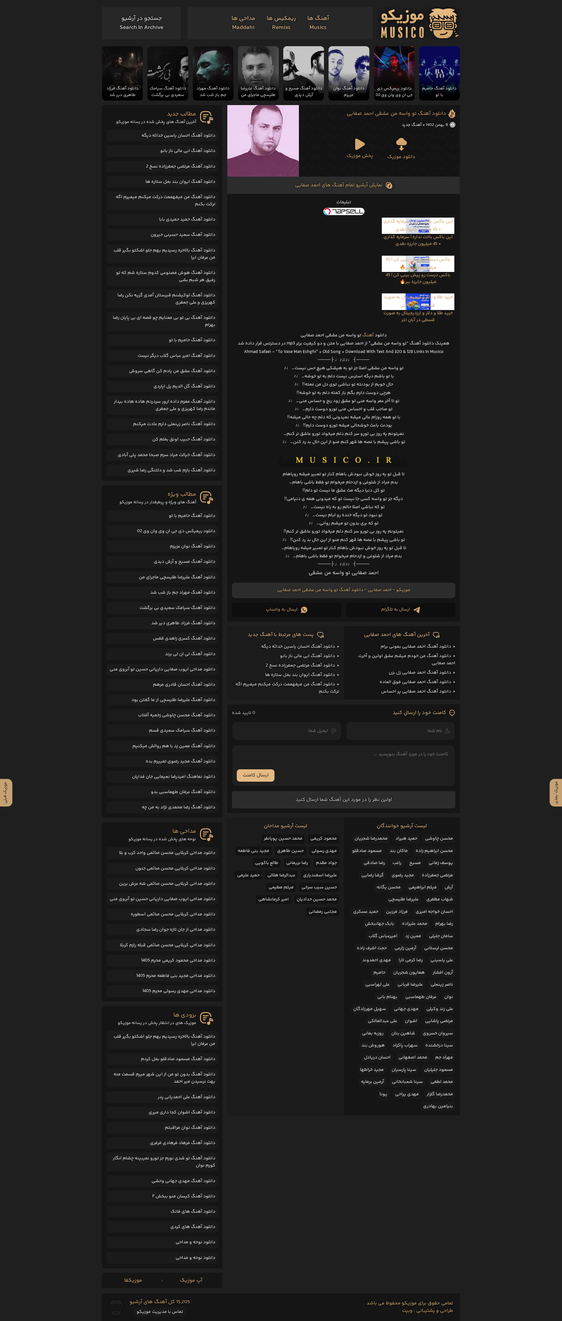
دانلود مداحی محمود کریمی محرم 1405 (178, 960)
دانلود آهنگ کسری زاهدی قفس (184, 638)
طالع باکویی (266, 863)
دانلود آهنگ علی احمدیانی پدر (186, 1097)
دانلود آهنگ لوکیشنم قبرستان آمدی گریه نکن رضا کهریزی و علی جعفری (166, 299)
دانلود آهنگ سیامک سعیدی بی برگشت (177, 608)
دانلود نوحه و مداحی (195, 1242)
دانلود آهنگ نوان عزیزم (192, 546)
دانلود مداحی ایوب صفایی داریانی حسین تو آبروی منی (162, 669)
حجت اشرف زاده (372, 948)
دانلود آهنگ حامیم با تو (192, 340)
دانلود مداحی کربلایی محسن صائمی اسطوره (173, 914)
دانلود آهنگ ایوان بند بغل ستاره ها (300, 675)
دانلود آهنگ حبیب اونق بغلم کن (183, 439)
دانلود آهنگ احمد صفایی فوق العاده (415, 682)
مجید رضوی (403, 875)
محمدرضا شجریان (371, 838)
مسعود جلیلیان (438, 1069)
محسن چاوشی (439, 838)
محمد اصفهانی (412, 1057)
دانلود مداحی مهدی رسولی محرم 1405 (178, 991)
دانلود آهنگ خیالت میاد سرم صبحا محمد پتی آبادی (166, 455)
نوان (448, 997)
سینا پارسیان (404, 1069)
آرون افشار (443, 972)
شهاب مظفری (439, 899)
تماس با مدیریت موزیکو (160, 1311)
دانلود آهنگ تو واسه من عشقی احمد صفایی (396, 114)
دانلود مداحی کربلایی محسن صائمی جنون (175, 868)
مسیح (415, 863)
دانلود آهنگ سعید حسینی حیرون (183, 234)
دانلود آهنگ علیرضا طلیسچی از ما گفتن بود (173, 700)
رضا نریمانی (297, 863)
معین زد (413, 936)
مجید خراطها (372, 1069)
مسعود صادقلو (367, 851)
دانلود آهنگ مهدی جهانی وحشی (183, 1181)
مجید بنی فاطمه (253, 851)
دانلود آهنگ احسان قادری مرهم (184, 684)
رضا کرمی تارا (411, 960)
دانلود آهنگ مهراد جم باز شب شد (182, 592)
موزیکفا (133, 1280)
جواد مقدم (326, 863)
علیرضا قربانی (410, 984)
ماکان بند (399, 851)
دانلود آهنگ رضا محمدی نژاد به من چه (178, 807)
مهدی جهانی (406, 1009)
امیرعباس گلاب (382, 936)
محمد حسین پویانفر (283, 838)
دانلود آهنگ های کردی (192, 1227)
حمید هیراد (406, 838)
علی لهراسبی (377, 984)
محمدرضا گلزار (440, 1094)
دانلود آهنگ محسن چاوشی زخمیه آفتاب (176, 715)
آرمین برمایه (372, 1081)
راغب (397, 863)
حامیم (379, 972)
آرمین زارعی (405, 948)
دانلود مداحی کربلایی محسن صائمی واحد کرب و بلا (167, 852)
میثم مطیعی (281, 887)
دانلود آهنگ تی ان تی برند (190, 654)
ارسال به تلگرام (395, 609)
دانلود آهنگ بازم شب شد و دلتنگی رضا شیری (171, 470)
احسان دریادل (377, 1057)
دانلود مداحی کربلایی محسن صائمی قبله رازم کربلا (167, 945)
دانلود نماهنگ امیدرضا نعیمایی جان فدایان (173, 776)
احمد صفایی (380, 590)
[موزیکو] (420, 23)
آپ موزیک (191, 1280)
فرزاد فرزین (397, 911)
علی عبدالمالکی (382, 1021)
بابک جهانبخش (379, 923)
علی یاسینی (442, 960)
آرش (449, 887)
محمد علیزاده (414, 923)
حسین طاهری (290, 851)
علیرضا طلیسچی (403, 899)
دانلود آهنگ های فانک (192, 1211)
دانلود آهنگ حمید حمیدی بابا (187, 219)
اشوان (411, 1021)
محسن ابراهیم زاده (434, 851)
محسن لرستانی (438, 948)
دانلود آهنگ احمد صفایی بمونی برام (416, 646)
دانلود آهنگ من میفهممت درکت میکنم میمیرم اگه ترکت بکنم (165, 201)
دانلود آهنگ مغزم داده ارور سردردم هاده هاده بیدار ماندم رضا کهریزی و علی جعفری (164, 405)
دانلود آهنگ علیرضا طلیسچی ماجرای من (177, 577)
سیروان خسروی (438, 1033)
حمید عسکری (365, 911)
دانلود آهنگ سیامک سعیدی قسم (182, 730)
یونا (383, 1094)
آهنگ (368, 335)
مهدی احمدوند (376, 960)
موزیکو (403, 590)
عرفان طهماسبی (420, 997)
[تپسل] (343, 211)
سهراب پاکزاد (405, 1045)
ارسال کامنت (256, 775)
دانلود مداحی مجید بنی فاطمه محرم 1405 (175, 975)
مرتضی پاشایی (439, 1021)
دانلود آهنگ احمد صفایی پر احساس (416, 691)
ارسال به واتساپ (282, 609)
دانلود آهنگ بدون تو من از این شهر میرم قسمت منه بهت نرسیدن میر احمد (164, 1078)
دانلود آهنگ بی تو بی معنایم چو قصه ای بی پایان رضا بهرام (164, 321)
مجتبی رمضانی (323, 911)
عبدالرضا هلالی (281, 875)
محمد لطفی (442, 1081)
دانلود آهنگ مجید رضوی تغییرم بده (180, 761)
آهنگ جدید (411, 125)
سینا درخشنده (439, 1045)
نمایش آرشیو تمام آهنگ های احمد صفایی (338, 185)
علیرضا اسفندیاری (320, 875)
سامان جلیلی (441, 936)
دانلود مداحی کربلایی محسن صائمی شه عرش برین (167, 883)
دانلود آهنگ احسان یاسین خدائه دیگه (298, 646)
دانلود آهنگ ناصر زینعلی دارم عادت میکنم (174, 424)
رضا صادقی (374, 863)
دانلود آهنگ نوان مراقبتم (190, 1127)
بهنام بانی (387, 997)
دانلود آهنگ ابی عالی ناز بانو (307, 656)
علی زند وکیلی (439, 1009)
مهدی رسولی (324, 851)
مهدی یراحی (407, 1094)
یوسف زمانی (441, 863)
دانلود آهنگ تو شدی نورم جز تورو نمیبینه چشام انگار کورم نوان (164, 1162)
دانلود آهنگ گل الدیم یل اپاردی (184, 386)
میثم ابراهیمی (422, 887)
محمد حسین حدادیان (317, 899)
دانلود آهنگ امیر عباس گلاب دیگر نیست (176, 355)
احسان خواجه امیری (434, 911)
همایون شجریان (409, 972)
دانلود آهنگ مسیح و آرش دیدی (184, 561)
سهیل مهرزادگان (369, 1009)
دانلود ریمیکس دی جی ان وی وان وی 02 (176, 531)
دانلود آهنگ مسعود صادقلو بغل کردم (178, 1059)
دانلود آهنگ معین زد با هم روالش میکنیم (173, 746)
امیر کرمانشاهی (273, 899)
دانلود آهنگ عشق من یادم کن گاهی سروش (172, 371)
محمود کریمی (323, 838)
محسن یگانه (389, 887)
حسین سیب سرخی (319, 887)
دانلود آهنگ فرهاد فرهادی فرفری (182, 1143)
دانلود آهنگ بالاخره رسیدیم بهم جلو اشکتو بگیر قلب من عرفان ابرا (164, 254)
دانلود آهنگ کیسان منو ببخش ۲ (183, 1196)
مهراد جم (444, 1057)
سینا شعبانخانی (407, 1081)
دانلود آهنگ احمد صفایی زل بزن (420, 672)
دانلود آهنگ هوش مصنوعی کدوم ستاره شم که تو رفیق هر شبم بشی (165, 276)
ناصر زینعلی (442, 984)
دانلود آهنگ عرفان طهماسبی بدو (183, 792)
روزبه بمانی (372, 1033)
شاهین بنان (403, 1033)
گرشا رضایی (372, 875)
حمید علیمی (248, 875)
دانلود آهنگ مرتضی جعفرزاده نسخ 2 (300, 665)
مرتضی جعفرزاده (437, 875)
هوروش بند (373, 1045)
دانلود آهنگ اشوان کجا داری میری (182, 1112)
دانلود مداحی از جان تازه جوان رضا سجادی (175, 929)
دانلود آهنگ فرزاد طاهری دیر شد (183, 623)
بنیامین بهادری (438, 1106)
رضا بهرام (444, 923)
